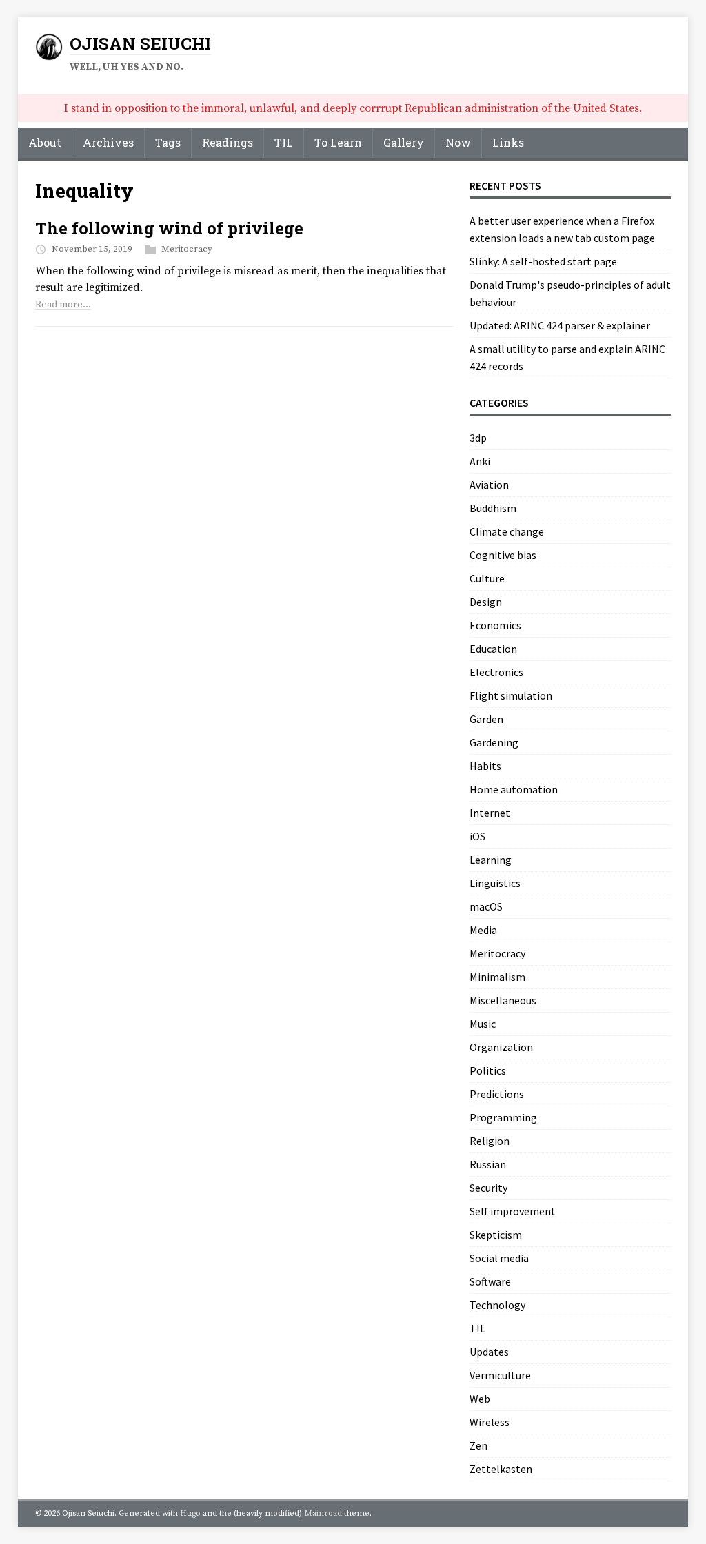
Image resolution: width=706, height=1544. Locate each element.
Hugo (190, 1513)
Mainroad (323, 1513)
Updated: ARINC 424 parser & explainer (560, 325)
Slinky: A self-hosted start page (543, 261)
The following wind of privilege (169, 228)
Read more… (63, 304)
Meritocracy (186, 248)
